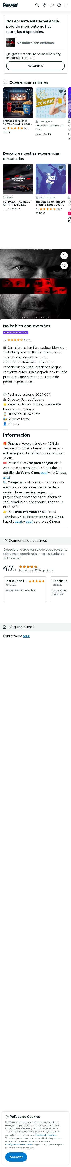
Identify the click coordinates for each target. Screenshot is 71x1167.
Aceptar (16, 1157)
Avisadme (35, 66)
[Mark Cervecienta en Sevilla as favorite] (61, 91)
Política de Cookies (46, 1134)
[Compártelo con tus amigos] (64, 255)
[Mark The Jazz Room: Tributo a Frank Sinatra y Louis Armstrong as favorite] (61, 167)
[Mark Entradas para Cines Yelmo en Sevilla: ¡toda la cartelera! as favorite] (28, 91)
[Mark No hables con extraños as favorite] (64, 265)
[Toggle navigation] (66, 5)
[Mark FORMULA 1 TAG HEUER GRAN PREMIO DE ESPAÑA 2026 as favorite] (28, 167)
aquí (44, 473)
